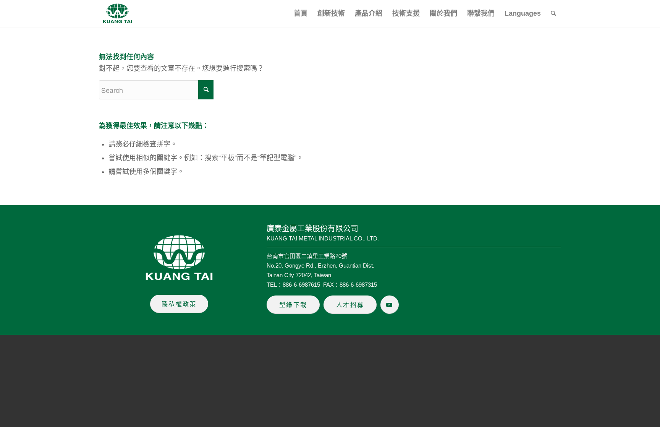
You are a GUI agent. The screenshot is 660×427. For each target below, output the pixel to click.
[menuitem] (300, 13)
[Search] (553, 13)
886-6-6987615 (301, 284)
